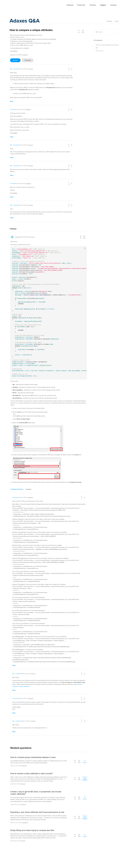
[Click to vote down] (69, 70)
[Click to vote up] (69, 68)
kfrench (23, 841)
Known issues (99, 51)
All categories (98, 40)
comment (28, 60)
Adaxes (16, 5)
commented (16, 69)
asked (12, 55)
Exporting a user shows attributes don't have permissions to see (37, 812)
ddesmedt (24, 766)
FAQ (97, 48)
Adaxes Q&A (25, 21)
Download (70, 5)
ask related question (17, 489)
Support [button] (103, 5)
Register (109, 21)
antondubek (25, 822)
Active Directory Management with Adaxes (107, 45)
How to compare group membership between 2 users (33, 757)
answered (17, 237)
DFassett (23, 784)
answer (15, 60)
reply (11, 101)
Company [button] (113, 5)
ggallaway (23, 804)
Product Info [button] (81, 5)
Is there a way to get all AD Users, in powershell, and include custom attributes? (35, 793)
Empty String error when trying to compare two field (32, 830)
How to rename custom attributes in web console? (31, 773)
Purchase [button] (93, 5)
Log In (116, 21)
